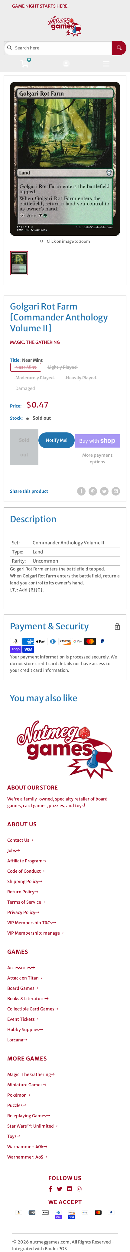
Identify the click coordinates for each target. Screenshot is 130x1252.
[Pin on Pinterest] (93, 491)
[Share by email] (116, 491)
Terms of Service (24, 902)
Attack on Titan (23, 978)
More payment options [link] (97, 458)
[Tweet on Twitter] (104, 491)
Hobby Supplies (23, 1029)
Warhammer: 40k (25, 1146)
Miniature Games (25, 1085)
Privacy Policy (21, 912)
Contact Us (18, 840)
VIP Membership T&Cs (29, 922)
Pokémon (17, 1095)
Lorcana (15, 1040)
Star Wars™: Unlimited (30, 1126)
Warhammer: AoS (25, 1157)
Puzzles (15, 1105)
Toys (12, 1136)
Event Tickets (21, 1019)
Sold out (24, 447)
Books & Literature (26, 998)
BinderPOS (56, 1248)
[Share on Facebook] (81, 491)
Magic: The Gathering (35, 342)
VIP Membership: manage (33, 933)
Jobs (11, 850)
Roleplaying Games (26, 1115)
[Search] (119, 48)
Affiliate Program (25, 861)
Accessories (19, 967)
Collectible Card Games (30, 1009)
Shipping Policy (22, 881)
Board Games (20, 988)
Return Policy (20, 892)
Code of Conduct (24, 871)
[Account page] (66, 64)
